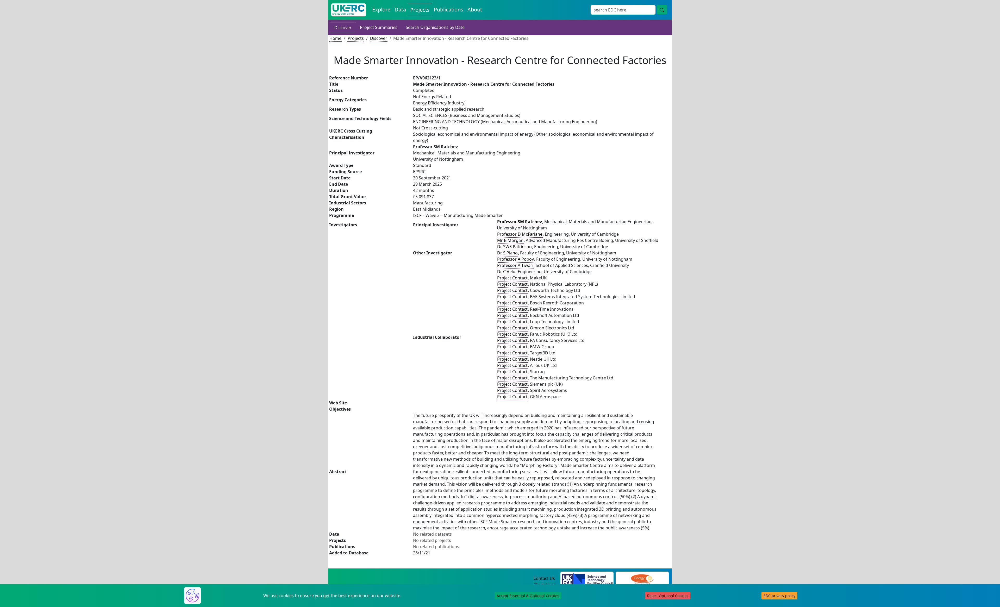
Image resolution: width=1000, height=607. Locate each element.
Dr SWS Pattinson (514, 246)
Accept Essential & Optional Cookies (528, 595)
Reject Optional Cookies (667, 595)
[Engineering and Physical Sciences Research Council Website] (642, 578)
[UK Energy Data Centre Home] (348, 10)
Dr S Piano (507, 253)
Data (400, 9)
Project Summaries (378, 27)
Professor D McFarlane (519, 234)
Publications (448, 9)
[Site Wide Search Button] (662, 9)
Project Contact (512, 278)
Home (335, 38)
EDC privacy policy (779, 595)
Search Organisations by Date (435, 27)
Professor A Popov (515, 259)
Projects (420, 9)
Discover (343, 27)
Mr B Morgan (510, 240)
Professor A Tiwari (515, 265)
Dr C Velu (506, 271)
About (474, 9)
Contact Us (544, 578)
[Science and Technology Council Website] (587, 578)
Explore (381, 9)
